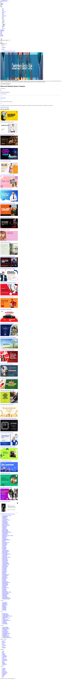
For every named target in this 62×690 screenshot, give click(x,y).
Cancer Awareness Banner (6, 553)
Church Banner (4, 556)
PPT (3, 652)
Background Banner (5, 531)
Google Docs (4, 655)
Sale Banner (4, 527)
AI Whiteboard (4, 621)
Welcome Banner (5, 521)
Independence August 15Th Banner (7, 535)
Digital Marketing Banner (6, 539)
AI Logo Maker (4, 613)
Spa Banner (4, 588)
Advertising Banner (5, 533)
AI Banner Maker (5, 616)
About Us (3, 668)
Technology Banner (5, 592)
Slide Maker (4, 605)
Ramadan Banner (5, 583)
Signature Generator (5, 631)
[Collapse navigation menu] (1, 39)
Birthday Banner (4, 516)
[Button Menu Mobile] (1, 1)
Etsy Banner (4, 546)
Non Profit (4, 646)
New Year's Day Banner (6, 519)
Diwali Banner (4, 520)
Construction (4, 645)
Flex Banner (4, 537)
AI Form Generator (5, 619)
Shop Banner (4, 586)
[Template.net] (5, 1)
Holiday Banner (4, 571)
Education (3, 647)
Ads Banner (4, 549)
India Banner (4, 573)
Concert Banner (4, 561)
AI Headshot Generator (5, 628)
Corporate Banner (5, 560)
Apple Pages (4, 658)
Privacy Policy (4, 671)
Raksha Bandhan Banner (6, 582)
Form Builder (4, 607)
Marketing (3, 640)
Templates (3, 47)
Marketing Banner (5, 529)
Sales (3, 641)
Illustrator (3, 662)
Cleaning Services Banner (6, 557)
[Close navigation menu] (1, 6)
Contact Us (4, 670)
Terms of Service (5, 672)
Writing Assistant (5, 604)
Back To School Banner (6, 525)
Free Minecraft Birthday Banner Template (8, 51)
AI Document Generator (6, 617)
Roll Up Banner (4, 544)
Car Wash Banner (5, 554)
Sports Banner (4, 589)
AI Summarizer (4, 634)
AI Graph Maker (4, 623)
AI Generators (4, 602)
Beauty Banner (4, 534)
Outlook (3, 654)
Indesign (3, 663)
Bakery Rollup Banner (5, 551)
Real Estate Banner (5, 584)
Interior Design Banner (5, 574)
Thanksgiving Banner (5, 593)
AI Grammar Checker (5, 636)
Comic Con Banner (5, 559)
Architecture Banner (5, 550)
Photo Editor (4, 608)
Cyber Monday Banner (5, 564)
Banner (3, 49)
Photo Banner (4, 548)
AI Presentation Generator (6, 620)
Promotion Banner (5, 581)
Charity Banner (4, 555)
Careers (3, 675)
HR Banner (4, 572)
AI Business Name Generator (6, 637)
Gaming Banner (4, 523)
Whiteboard (4, 606)
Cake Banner (4, 528)
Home (3, 45)
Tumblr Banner (4, 595)
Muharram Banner (5, 577)
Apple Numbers (4, 659)
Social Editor (4, 609)
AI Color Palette (4, 630)
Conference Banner (5, 562)
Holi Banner (4, 538)
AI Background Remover (6, 633)
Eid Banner (4, 540)
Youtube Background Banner (6, 515)
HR (2, 643)
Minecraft (3, 541)
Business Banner (4, 552)
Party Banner (4, 579)
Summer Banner (4, 591)
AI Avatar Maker (5, 632)
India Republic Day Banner (6, 598)
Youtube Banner (4, 596)
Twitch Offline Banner (5, 542)
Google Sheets (4, 656)
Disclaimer (4, 674)
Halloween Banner (5, 530)
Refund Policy (4, 673)
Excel (3, 651)
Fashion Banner (4, 526)
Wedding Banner (5, 517)
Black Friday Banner (5, 524)
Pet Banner (4, 580)
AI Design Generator (5, 615)
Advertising (4, 642)
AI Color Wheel (4, 629)
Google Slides (4, 657)
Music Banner (4, 578)
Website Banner (4, 536)
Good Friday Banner (5, 597)
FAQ (3, 676)
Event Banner (4, 567)
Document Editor (5, 603)
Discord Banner (4, 543)
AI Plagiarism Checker (5, 635)
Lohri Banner (4, 576)
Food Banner (4, 518)
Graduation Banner (5, 522)
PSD (3, 661)
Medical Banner (4, 558)
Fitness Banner (4, 568)
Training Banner (4, 594)
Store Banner (4, 590)
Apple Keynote (4, 660)
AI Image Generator (5, 614)
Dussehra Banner (5, 566)
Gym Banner (4, 570)
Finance (3, 644)
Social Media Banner (5, 587)
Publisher (3, 653)
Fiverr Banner (4, 569)
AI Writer (3, 618)
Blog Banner (4, 547)
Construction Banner (5, 563)
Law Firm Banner (5, 575)
